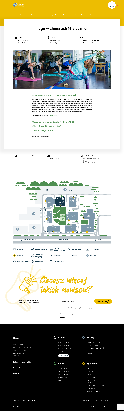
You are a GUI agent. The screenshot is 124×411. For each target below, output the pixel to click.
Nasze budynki (18, 344)
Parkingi (16, 356)
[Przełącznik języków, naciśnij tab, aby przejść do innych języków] (118, 5)
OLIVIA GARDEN (63, 374)
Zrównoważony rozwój (22, 347)
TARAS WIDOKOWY (64, 371)
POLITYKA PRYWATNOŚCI (103, 400)
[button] (112, 5)
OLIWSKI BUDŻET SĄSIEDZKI (96, 386)
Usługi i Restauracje (80, 15)
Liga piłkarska (55, 15)
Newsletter (17, 367)
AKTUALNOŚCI (91, 371)
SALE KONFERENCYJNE (65, 348)
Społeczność (43, 15)
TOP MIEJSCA (62, 368)
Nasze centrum (63, 342)
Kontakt (92, 15)
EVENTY (89, 354)
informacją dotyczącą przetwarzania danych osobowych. (74, 316)
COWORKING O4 (63, 345)
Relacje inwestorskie (66, 351)
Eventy (33, 15)
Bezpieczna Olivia (19, 353)
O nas (16, 337)
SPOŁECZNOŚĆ (91, 377)
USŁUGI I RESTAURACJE (94, 391)
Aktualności (24, 15)
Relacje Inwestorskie (22, 362)
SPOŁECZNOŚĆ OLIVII (94, 342)
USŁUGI (60, 380)
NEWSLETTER (86, 400)
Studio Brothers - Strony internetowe (101, 407)
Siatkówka (66, 15)
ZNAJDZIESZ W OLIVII (93, 345)
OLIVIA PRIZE (91, 388)
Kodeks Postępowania (21, 350)
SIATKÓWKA (90, 383)
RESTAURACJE (62, 377)
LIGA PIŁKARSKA (92, 380)
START (89, 368)
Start (15, 15)
